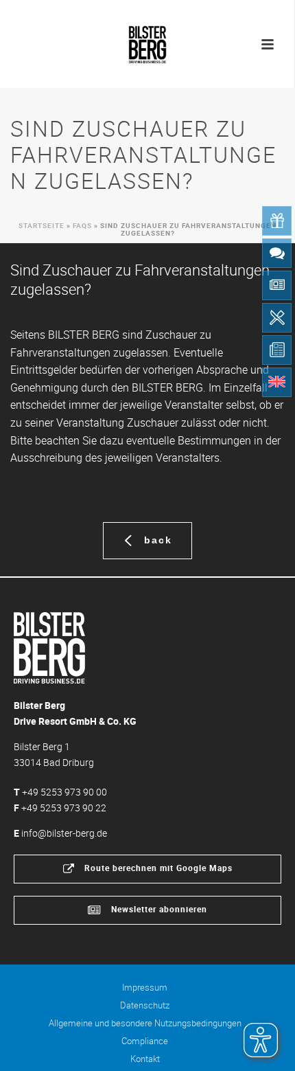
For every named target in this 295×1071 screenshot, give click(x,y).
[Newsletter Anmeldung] (277, 285)
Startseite (41, 225)
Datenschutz (144, 1005)
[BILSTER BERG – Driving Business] (147, 41)
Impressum (144, 987)
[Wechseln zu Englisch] (277, 382)
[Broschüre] (277, 350)
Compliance (144, 1040)
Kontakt (145, 1058)
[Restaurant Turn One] (277, 317)
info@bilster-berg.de (64, 832)
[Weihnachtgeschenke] (277, 221)
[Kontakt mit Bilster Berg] (277, 253)
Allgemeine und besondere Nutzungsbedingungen (145, 1022)
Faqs (82, 225)
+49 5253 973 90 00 (64, 791)
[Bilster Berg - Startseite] (49, 646)
